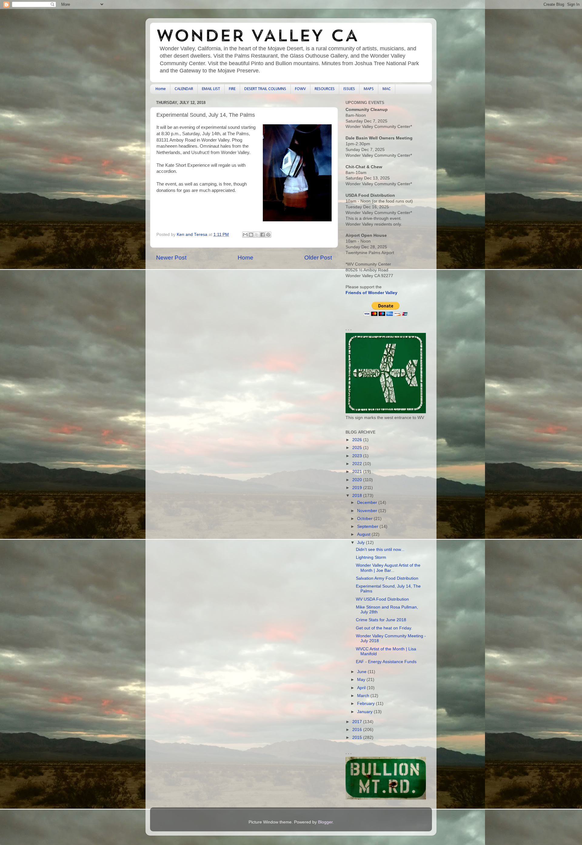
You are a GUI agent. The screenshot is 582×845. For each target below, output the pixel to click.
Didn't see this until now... (380, 549)
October (365, 518)
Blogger (325, 822)
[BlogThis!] (251, 235)
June (362, 671)
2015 (357, 737)
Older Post (318, 257)
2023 (357, 456)
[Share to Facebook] (262, 235)
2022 (357, 463)
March (363, 695)
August (364, 534)
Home (161, 89)
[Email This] (245, 235)
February (366, 703)
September (368, 526)
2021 (357, 471)
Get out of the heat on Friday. (384, 628)
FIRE (232, 89)
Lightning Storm (371, 557)
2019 (357, 487)
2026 (357, 440)
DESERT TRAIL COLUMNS (265, 89)
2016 (357, 729)
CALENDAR (184, 89)
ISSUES (349, 89)
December (367, 502)
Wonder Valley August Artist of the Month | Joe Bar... (388, 567)
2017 (357, 721)
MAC (387, 89)
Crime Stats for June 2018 (381, 620)
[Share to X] (257, 235)
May (361, 679)
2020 (357, 480)
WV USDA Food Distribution (382, 599)
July (361, 542)
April (362, 688)
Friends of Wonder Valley (371, 292)
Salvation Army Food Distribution (387, 578)
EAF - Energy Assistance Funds (386, 661)
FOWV (300, 89)
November (367, 510)
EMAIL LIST (211, 89)
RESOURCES (325, 89)
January (365, 711)
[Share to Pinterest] (268, 235)
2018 (357, 495)
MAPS (369, 89)
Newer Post (171, 257)
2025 (357, 447)
